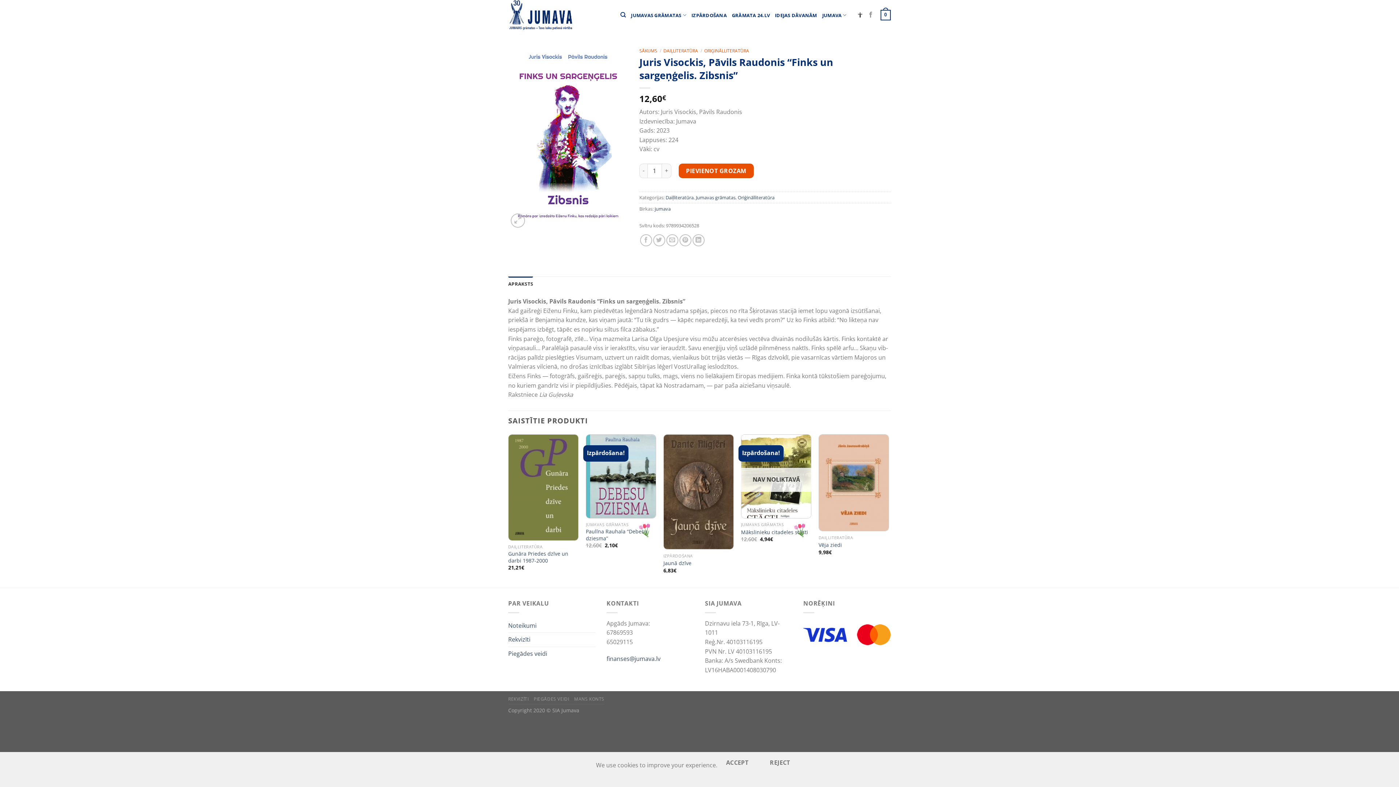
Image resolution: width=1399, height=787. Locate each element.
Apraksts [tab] (520, 284)
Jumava (832, 15)
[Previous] (508, 510)
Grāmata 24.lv (751, 15)
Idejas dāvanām (796, 15)
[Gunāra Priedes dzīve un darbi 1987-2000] (543, 487)
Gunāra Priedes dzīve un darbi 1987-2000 (538, 557)
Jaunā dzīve (677, 563)
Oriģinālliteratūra (726, 51)
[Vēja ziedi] (854, 483)
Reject (780, 763)
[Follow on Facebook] (871, 15)
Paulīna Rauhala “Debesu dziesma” (616, 535)
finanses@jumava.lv (634, 659)
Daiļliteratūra (680, 51)
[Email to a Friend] (672, 240)
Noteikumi (522, 626)
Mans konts (589, 699)
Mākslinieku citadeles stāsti (774, 532)
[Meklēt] (623, 15)
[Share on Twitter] (659, 240)
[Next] (888, 510)
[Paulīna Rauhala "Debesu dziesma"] (621, 476)
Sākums (648, 51)
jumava (663, 208)
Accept (737, 763)
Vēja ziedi (830, 545)
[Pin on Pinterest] (685, 240)
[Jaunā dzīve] (698, 492)
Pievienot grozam (716, 171)
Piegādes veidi (527, 654)
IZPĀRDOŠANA (709, 15)
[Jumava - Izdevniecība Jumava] (540, 15)
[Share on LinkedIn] (699, 240)
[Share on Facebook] (646, 240)
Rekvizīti (519, 639)
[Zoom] (518, 221)
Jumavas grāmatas (656, 15)
